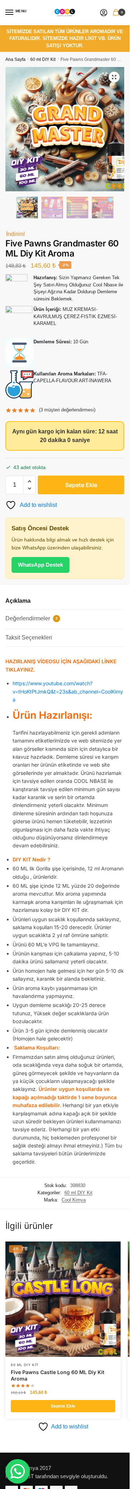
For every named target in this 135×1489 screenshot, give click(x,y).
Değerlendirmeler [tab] (31, 618)
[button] (114, 77)
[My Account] (103, 12)
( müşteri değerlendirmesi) (67, 410)
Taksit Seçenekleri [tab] (28, 637)
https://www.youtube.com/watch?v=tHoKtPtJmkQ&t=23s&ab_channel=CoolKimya (68, 691)
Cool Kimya (74, 1200)
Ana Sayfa (15, 59)
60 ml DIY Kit (42, 59)
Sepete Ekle (81, 485)
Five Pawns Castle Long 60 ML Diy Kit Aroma (57, 1375)
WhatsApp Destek (40, 565)
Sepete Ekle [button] (63, 1406)
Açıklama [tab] (18, 601)
